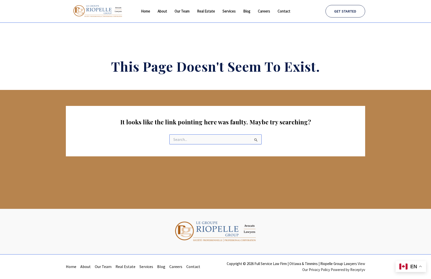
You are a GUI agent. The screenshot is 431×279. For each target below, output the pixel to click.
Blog (246, 11)
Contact (284, 11)
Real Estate (206, 11)
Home (145, 11)
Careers (264, 11)
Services (229, 11)
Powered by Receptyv (348, 269)
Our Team (182, 11)
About (162, 11)
